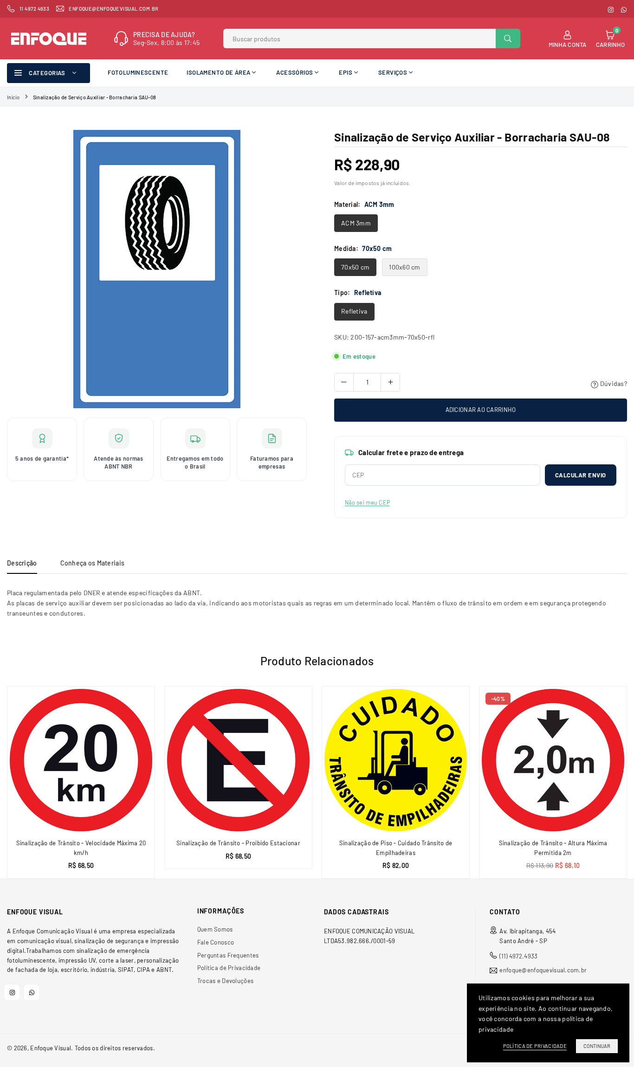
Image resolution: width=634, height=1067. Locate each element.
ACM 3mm (356, 223)
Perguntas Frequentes (228, 955)
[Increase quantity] (390, 382)
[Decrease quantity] (344, 382)
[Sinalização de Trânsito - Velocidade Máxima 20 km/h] (81, 760)
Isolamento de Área (218, 72)
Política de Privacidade (228, 967)
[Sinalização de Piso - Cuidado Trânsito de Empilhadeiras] (395, 760)
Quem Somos (215, 929)
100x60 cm (405, 267)
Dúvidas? (612, 383)
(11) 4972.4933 (518, 956)
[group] (157, 269)
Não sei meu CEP (367, 502)
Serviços (392, 72)
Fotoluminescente (138, 72)
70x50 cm (355, 267)
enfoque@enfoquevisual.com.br (543, 970)
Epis (345, 72)
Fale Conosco (215, 942)
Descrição (22, 563)
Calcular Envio (580, 475)
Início (13, 97)
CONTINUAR (596, 1046)
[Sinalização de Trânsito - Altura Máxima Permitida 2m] (553, 760)
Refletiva (354, 311)
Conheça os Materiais (92, 563)
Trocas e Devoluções (225, 980)
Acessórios (294, 72)
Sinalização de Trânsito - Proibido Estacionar (238, 843)
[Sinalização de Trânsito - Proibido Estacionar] (238, 760)
